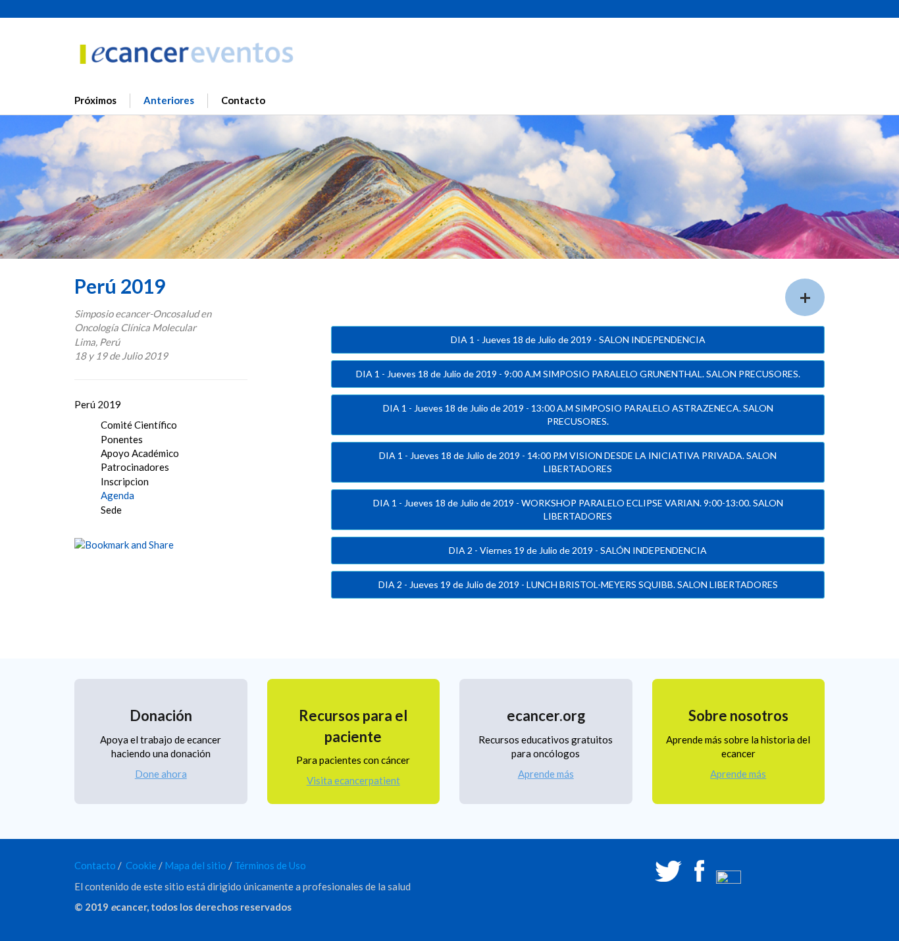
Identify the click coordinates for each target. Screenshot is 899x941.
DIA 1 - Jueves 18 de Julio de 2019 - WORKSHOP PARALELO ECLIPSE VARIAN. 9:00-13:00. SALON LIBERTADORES (578, 509)
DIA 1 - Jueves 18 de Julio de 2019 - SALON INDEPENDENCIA (578, 339)
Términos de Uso (270, 865)
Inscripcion (125, 481)
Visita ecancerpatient (353, 780)
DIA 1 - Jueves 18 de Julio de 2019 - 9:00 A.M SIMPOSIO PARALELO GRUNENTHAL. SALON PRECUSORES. (578, 373)
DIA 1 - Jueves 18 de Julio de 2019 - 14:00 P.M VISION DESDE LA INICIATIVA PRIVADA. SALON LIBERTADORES (578, 462)
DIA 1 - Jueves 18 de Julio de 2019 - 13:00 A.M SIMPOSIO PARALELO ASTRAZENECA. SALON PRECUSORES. (578, 414)
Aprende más (546, 774)
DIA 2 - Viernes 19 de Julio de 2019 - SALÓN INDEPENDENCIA (578, 550)
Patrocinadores (135, 467)
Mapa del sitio (195, 865)
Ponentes (122, 439)
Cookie (141, 865)
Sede (111, 510)
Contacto (243, 100)
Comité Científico (139, 425)
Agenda (117, 495)
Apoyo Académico (140, 453)
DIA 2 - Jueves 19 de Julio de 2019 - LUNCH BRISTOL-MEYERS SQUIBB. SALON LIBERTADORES (578, 584)
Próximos (95, 100)
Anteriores (168, 100)
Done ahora (161, 774)
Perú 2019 (97, 404)
